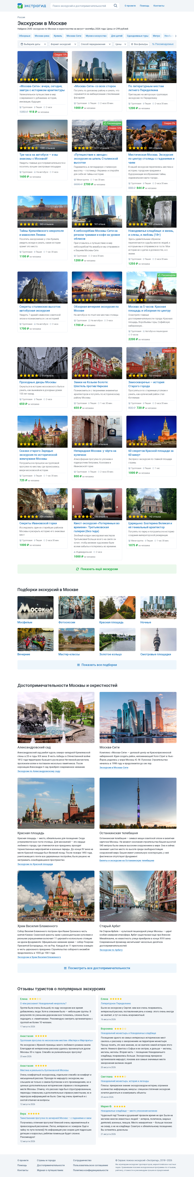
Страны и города (46, 1160)
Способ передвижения (93, 44)
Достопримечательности (51, 1165)
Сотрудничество (82, 1160)
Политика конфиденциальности (90, 1170)
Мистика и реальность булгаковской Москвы (44, 1070)
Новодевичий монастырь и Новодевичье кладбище (128, 1033)
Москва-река (42, 36)
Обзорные (24, 36)
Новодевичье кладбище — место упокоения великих (129, 1111)
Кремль (58, 36)
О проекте (130, 5)
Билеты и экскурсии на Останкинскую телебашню (127, 860)
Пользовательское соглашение (90, 1165)
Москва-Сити (74, 36)
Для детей (116, 36)
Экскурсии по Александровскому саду (38, 771)
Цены (118, 44)
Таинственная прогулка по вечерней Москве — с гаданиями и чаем (55, 1118)
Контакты (159, 5)
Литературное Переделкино (116, 1003)
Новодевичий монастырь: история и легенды (125, 1081)
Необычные (171, 36)
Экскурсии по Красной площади (35, 864)
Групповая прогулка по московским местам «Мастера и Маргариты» (56, 1040)
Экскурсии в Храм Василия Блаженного (39, 957)
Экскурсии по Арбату (111, 950)
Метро (156, 36)
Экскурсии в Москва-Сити (114, 767)
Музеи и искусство (96, 36)
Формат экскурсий (61, 44)
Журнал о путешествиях (50, 1170)
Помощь (144, 5)
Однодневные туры (137, 36)
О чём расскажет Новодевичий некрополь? (43, 1003)
